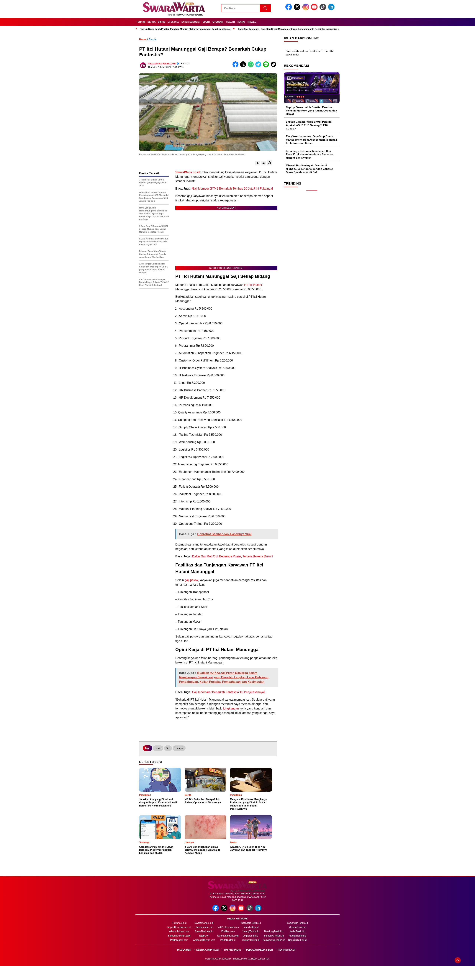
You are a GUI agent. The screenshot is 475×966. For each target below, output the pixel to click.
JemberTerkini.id (250, 940)
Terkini (140, 22)
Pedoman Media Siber (259, 950)
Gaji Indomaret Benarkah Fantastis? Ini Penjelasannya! (228, 692)
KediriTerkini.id (297, 931)
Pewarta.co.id (179, 922)
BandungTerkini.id (273, 931)
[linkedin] (332, 9)
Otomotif (218, 22)
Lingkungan (231, 708)
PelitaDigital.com (179, 940)
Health (230, 22)
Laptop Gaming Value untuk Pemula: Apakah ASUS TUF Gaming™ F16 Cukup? (309, 125)
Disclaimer (184, 950)
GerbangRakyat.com (204, 940)
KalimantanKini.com (228, 935)
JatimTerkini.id (250, 927)
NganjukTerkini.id (297, 940)
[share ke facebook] (236, 66)
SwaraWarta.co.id (203, 922)
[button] (257, 163)
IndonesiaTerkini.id (251, 922)
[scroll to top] (457, 960)
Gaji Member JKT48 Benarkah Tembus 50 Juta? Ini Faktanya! (232, 188)
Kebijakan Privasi (207, 950)
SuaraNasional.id (204, 931)
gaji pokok (191, 580)
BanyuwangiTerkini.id (274, 940)
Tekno (241, 22)
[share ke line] (267, 66)
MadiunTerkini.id (297, 927)
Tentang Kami (286, 950)
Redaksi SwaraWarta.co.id (162, 63)
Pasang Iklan (232, 950)
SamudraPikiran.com (179, 935)
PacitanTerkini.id (297, 935)
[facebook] (289, 9)
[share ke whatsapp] (251, 66)
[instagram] (306, 9)
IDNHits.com (228, 931)
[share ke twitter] (244, 66)
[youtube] (315, 9)
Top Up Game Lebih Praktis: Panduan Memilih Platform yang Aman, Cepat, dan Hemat (185, 29)
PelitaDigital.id (227, 940)
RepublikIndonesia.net (179, 927)
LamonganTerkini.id (297, 922)
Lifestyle (173, 22)
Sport (206, 22)
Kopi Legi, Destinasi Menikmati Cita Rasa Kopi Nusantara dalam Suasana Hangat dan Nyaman (309, 154)
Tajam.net (204, 935)
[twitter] (298, 9)
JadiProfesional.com (228, 927)
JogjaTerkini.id (250, 935)
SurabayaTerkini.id (274, 935)
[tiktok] (323, 9)
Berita (152, 22)
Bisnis (161, 22)
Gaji (168, 748)
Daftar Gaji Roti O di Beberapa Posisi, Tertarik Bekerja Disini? (232, 556)
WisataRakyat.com (179, 931)
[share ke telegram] (259, 66)
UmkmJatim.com (204, 927)
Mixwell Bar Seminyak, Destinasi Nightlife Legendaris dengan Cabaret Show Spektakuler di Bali (309, 169)
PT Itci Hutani (253, 284)
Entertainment (190, 22)
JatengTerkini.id (250, 931)
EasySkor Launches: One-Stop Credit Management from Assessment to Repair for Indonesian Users (291, 29)
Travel (251, 22)
